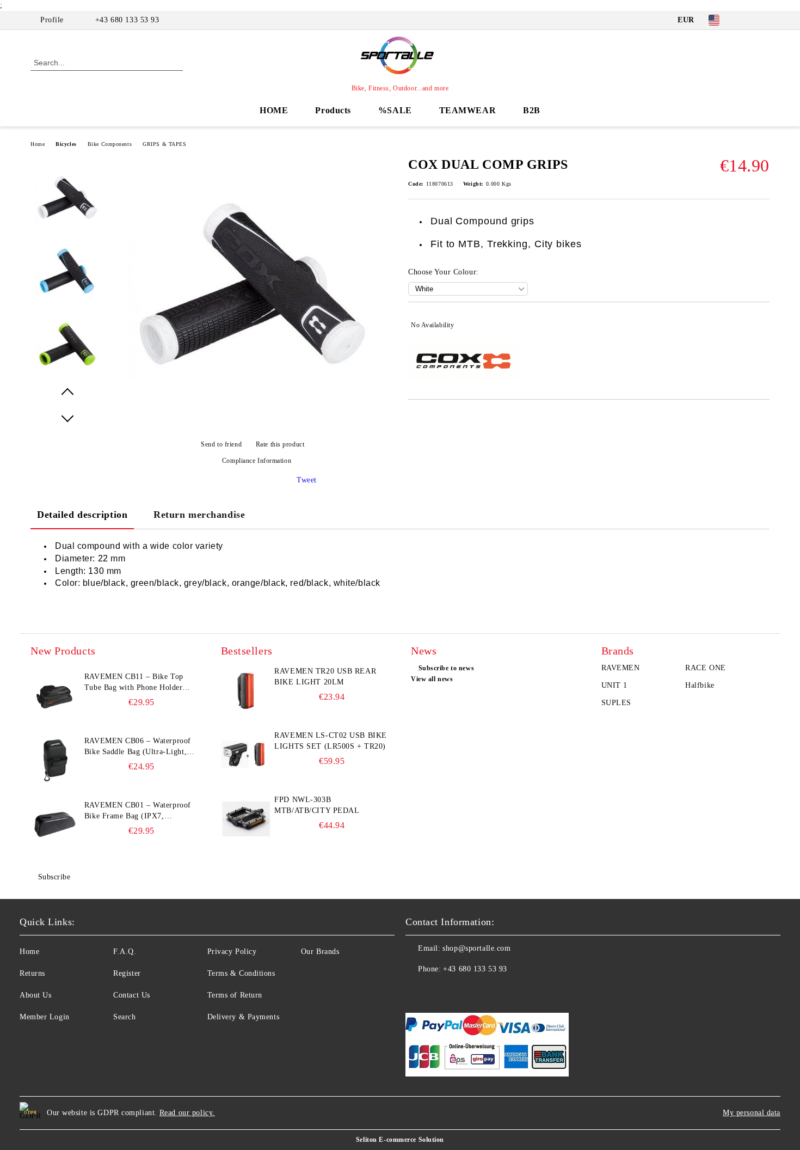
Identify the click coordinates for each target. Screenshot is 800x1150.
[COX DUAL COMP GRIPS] (252, 403)
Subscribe (54, 877)
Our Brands (320, 951)
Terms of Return (234, 995)
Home (37, 144)
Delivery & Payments (243, 1017)
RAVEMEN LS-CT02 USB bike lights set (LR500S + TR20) (330, 740)
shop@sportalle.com (476, 948)
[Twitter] (764, 20)
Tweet (307, 480)
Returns (32, 973)
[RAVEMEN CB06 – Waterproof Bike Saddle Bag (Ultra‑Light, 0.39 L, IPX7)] (54, 760)
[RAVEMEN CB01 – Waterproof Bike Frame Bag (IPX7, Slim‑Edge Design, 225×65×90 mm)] (54, 824)
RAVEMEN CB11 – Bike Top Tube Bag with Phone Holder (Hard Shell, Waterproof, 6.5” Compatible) (135, 682)
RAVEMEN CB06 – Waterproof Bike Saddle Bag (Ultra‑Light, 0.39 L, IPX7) (137, 747)
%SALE (395, 110)
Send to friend (221, 444)
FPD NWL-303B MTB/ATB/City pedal (316, 805)
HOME (274, 110)
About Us (35, 995)
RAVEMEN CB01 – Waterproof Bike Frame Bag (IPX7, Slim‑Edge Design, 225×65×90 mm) (137, 811)
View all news (432, 679)
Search (124, 1017)
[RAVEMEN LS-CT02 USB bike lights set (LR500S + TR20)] (245, 754)
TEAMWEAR (467, 110)
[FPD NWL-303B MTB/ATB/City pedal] (245, 818)
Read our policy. (187, 1113)
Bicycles (66, 144)
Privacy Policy (232, 951)
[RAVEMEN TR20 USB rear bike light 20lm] (245, 690)
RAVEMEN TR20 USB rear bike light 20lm (325, 676)
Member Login (45, 1017)
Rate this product (280, 444)
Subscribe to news (446, 668)
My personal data (751, 1113)
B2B (531, 110)
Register (126, 973)
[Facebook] (747, 20)
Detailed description (82, 514)
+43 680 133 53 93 (127, 20)
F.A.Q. (124, 951)
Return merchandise (199, 514)
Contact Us (131, 995)
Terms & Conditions (241, 973)
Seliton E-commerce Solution (400, 1139)
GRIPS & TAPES (164, 144)
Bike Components (110, 144)
